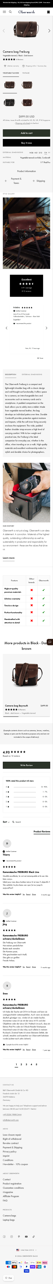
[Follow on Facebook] (4, 1236)
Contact (6, 1179)
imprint (6, 1155)
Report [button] (28, 894)
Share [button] (34, 894)
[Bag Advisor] (50, 642)
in (49, 152)
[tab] (42, 832)
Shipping (40, 180)
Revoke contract (11, 1143)
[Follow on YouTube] (26, 1236)
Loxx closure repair (12, 1134)
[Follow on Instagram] (11, 1236)
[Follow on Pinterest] (19, 1236)
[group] (10, 375)
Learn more (9, 557)
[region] (26, 328)
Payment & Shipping (12, 1147)
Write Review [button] (26, 765)
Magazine (8, 1192)
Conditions (8, 1160)
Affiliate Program (11, 1196)
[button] (49, 31)
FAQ (5, 1200)
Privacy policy (9, 1151)
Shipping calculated (22, 123)
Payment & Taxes (16, 181)
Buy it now (26, 142)
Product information (26, 171)
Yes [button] (24, 894)
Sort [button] (5, 821)
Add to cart (26, 133)
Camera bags (9, 1215)
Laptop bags (9, 1219)
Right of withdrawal (12, 1138)
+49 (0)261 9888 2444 (12, 1114)
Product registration (12, 1183)
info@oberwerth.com (11, 1120)
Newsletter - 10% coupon (15, 1164)
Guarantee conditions (13, 1187)
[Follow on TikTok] (33, 1236)
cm (45, 152)
